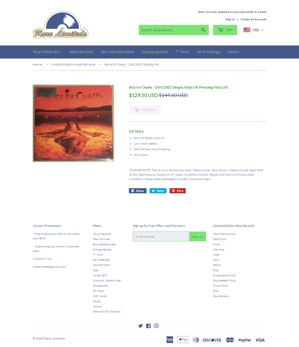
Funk (216, 244)
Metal (217, 265)
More (233, 52)
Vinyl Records (46, 52)
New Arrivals (81, 52)
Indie (216, 254)
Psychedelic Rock (224, 280)
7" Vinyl (182, 52)
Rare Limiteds (54, 338)
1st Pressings (208, 52)
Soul (216, 290)
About (97, 306)
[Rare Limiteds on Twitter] (140, 326)
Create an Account (253, 19)
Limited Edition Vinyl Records (73, 64)
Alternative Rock (224, 234)
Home (37, 64)
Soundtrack (221, 296)
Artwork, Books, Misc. (107, 280)
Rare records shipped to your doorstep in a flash (232, 12)
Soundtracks (101, 265)
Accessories (100, 285)
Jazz (216, 259)
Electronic (219, 239)
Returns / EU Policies (107, 311)
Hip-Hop (218, 249)
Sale (95, 270)
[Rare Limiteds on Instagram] (156, 326)
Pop (216, 270)
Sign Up (197, 236)
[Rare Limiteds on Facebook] (148, 326)
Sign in (230, 19)
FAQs (96, 301)
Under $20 (100, 275)
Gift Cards (100, 296)
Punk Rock (220, 285)
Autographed (154, 52)
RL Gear (98, 290)
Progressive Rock (224, 275)
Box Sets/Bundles (117, 52)
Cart (228, 30)
